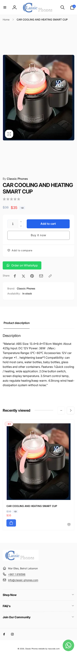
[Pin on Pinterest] (32, 276)
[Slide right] (70, 97)
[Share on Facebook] (15, 276)
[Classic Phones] (20, 559)
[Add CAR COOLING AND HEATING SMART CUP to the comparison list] (69, 525)
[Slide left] (6, 97)
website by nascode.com (49, 649)
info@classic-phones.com (23, 580)
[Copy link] (50, 276)
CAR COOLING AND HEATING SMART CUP (31, 505)
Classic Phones (15, 178)
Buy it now (38, 235)
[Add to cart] (11, 523)
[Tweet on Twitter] (23, 276)
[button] (5, 7)
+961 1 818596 (16, 574)
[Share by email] (41, 276)
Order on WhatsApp (24, 265)
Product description (17, 323)
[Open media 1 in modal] (38, 97)
